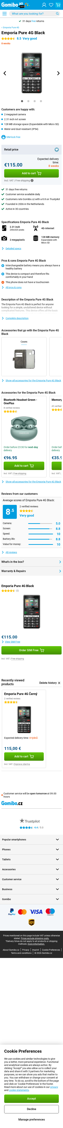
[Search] (57, 13)
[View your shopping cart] (58, 5)
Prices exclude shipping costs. (35, 938)
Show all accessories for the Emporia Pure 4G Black (33, 380)
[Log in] (44, 5)
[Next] (58, 73)
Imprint (35, 950)
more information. (36, 944)
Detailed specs (13, 248)
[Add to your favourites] (57, 150)
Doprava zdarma (22, 764)
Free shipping (19, 473)
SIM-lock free (13, 137)
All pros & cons (14, 287)
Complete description (17, 318)
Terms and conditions (21, 953)
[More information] (32, 180)
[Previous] (4, 73)
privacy (54, 1087)
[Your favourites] (51, 5)
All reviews (11, 552)
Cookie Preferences (51, 950)
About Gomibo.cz (11, 950)
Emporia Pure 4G (11, 27)
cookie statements (19, 1090)
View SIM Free (12, 641)
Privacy (25, 950)
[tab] (22, 101)
